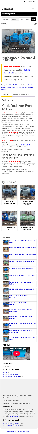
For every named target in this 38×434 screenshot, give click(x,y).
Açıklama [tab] (5, 95)
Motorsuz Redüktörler (11, 376)
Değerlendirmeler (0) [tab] (21, 95)
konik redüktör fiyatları (22, 87)
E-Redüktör (7, 8)
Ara (33, 19)
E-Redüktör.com (13, 431)
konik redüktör (11, 87)
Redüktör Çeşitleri (8, 14)
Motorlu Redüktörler (14, 85)
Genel (5, 373)
